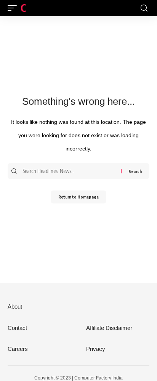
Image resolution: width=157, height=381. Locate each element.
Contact (17, 328)
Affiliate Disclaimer (109, 328)
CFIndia (36, 8)
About (15, 306)
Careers (18, 349)
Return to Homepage (78, 196)
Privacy (95, 349)
